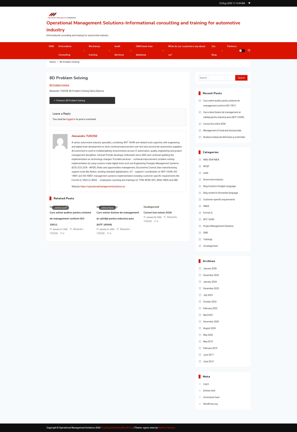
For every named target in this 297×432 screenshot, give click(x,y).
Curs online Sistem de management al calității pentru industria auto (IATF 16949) (118, 218)
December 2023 (211, 288)
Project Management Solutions (218, 226)
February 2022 (210, 308)
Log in (206, 384)
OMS (51, 46)
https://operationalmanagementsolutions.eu (102, 186)
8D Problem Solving (59, 85)
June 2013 (208, 361)
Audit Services (119, 50)
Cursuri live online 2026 (158, 212)
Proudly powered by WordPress (117, 427)
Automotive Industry (213, 179)
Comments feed (211, 397)
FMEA (206, 206)
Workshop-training (95, 50)
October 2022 (210, 301)
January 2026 (210, 268)
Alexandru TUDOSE (84, 136)
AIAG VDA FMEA (211, 159)
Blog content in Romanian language (220, 193)
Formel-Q (207, 213)
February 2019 (210, 348)
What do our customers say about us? (186, 50)
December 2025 (211, 275)
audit (205, 173)
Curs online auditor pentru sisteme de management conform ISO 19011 (70, 218)
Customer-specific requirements (219, 199)
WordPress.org (210, 404)
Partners (232, 46)
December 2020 (211, 321)
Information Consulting (64, 50)
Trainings (207, 239)
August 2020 (209, 328)
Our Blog (214, 50)
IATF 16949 (208, 219)
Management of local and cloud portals (222, 130)
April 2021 (208, 315)
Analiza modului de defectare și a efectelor (224, 137)
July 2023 (208, 295)
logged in (70, 119)
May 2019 (208, 341)
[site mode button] (242, 50)
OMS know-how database (144, 50)
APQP (206, 166)
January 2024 (210, 282)
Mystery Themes (166, 427)
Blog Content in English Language (219, 186)
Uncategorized (151, 207)
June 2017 (208, 355)
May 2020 (208, 335)
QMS (205, 232)
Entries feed (209, 390)
